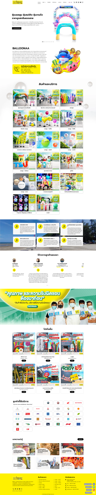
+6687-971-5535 (27, 69)
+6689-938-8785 (28, 71)
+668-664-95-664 (27, 70)
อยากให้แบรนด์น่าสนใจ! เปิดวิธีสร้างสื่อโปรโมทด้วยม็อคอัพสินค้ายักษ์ (19, 451)
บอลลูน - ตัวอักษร (24, 171)
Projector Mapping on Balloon (24, 213)
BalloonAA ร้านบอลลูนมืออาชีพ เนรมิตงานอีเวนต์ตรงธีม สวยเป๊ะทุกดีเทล (67, 464)
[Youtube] (80, 2)
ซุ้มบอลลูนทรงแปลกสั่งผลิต (24, 108)
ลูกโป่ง (71, 171)
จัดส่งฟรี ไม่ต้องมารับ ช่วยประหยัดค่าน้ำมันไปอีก (72, 388)
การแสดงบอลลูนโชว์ (48, 192)
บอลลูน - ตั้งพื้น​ (71, 129)
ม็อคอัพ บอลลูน (24, 129)
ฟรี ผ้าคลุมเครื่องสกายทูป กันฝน (48, 357)
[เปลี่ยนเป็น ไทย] (71, 2)
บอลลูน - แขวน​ (24, 192)
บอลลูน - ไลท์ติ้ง (48, 129)
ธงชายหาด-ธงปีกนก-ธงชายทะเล (24, 150)
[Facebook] (76, 2)
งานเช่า (48, 213)
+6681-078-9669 (30, 72)
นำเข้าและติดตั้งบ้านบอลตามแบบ (72, 192)
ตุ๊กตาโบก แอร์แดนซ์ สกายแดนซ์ (48, 108)
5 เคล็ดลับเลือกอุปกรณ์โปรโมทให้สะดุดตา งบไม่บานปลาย (66, 451)
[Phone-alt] (74, 2)
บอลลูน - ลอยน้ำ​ (48, 150)
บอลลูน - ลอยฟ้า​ (71, 150)
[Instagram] (83, 2)
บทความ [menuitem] (59, 2)
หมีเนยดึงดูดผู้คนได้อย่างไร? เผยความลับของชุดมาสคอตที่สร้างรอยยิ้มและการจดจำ (43, 451)
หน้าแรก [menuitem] (39, 2)
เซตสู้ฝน (72, 357)
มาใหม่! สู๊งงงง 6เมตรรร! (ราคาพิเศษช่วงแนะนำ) (24, 388)
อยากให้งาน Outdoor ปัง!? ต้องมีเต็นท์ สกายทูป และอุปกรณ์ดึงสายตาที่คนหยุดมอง (43, 464)
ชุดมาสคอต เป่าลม (48, 171)
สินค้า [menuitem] (43, 2)
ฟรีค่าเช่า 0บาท (24, 357)
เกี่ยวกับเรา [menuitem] (54, 2)
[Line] (78, 2)
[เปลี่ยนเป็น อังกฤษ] (69, 2)
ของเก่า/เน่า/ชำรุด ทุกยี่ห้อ (48, 388)
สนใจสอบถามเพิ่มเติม (29, 66)
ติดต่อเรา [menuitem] (64, 2)
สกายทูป (72, 108)
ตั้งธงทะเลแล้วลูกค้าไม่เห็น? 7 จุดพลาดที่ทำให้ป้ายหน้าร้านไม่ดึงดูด (18, 465)
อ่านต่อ (24, 360)
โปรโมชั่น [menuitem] (49, 2)
